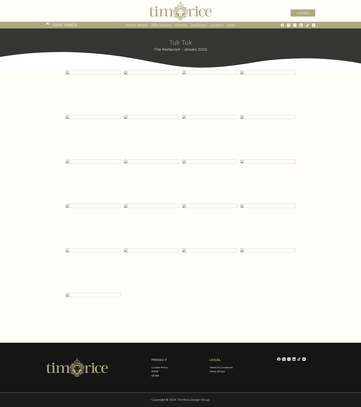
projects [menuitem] (217, 25)
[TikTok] (307, 25)
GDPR (154, 371)
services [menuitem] (180, 25)
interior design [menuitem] (136, 25)
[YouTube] (313, 25)
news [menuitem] (231, 25)
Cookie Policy (159, 367)
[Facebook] (282, 25)
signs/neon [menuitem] (199, 25)
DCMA (155, 375)
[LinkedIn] (301, 25)
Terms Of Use (217, 371)
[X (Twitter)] (288, 25)
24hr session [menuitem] (161, 25)
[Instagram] (294, 25)
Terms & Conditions (221, 367)
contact (303, 13)
